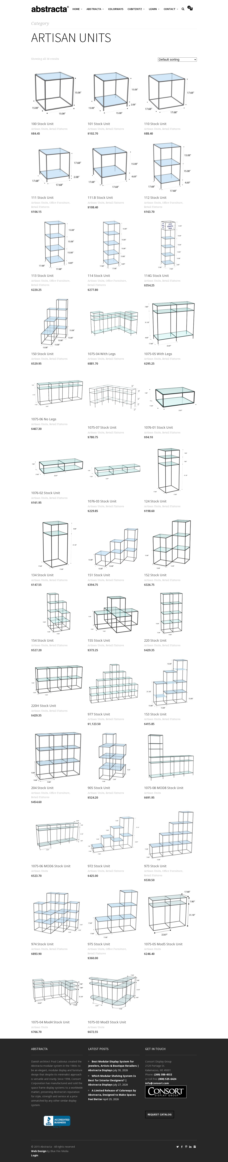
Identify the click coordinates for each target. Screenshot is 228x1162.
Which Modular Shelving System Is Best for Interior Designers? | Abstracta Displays (112, 1080)
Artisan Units (39, 128)
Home (76, 9)
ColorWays (115, 9)
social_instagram (195, 1147)
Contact (169, 9)
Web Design (38, 1151)
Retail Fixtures (58, 128)
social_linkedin (190, 1147)
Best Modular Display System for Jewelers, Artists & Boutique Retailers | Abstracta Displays (113, 1066)
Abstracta (94, 9)
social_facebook (182, 1147)
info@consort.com (157, 1083)
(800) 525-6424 (167, 1079)
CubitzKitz (135, 9)
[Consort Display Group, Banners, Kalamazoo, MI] (57, 1122)
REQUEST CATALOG (160, 1114)
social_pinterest (186, 1147)
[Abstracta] (50, 9)
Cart (189, 7)
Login (34, 1155)
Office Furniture (59, 202)
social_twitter (177, 1147)
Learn (153, 9)
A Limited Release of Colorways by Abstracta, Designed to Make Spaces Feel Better (112, 1095)
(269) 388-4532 (163, 1074)
